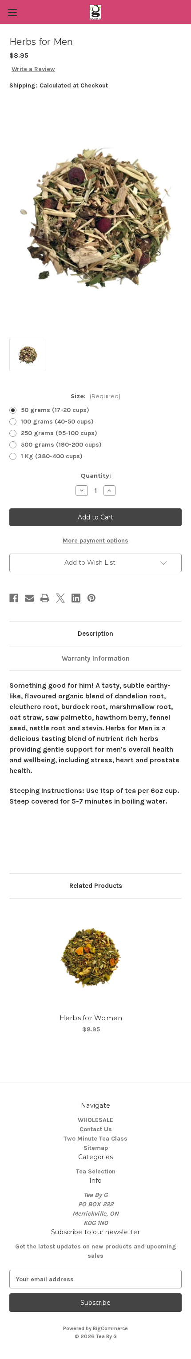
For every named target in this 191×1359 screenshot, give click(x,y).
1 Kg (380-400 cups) (52, 456)
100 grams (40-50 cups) (57, 421)
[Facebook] (13, 598)
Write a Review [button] (33, 69)
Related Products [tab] (95, 886)
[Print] (44, 598)
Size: (95, 396)
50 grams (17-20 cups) (55, 410)
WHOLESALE (95, 1120)
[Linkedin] (76, 598)
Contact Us (96, 1129)
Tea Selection (95, 1171)
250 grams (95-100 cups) (59, 433)
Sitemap (96, 1148)
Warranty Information (96, 658)
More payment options (95, 540)
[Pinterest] (91, 598)
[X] (60, 598)
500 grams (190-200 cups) (61, 444)
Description (95, 634)
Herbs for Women (91, 1018)
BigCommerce (110, 1328)
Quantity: (95, 475)
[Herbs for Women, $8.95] (91, 958)
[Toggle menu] (12, 12)
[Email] (29, 598)
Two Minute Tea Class (95, 1138)
